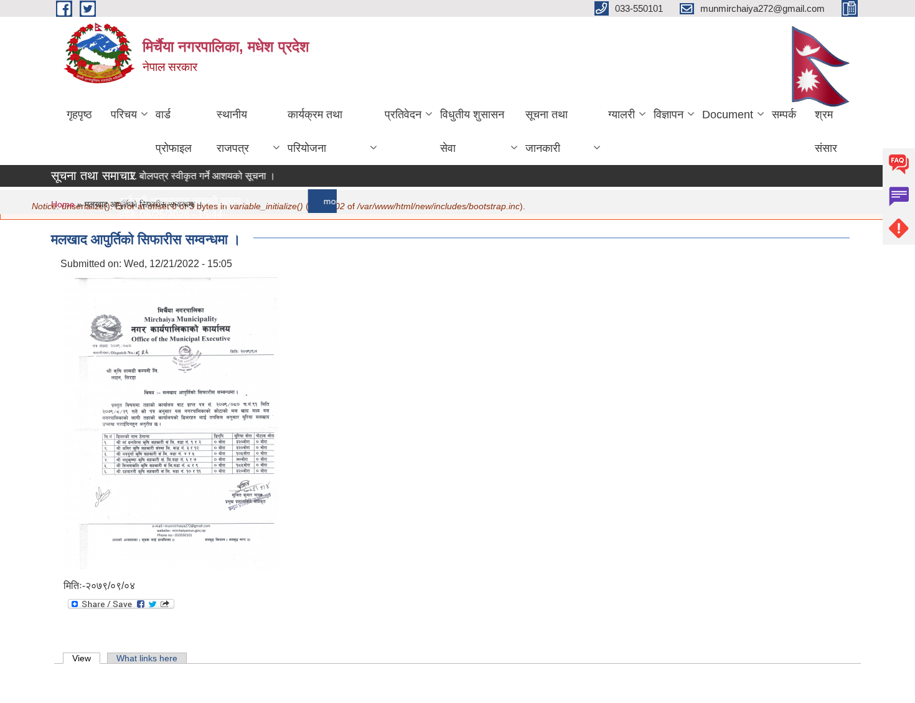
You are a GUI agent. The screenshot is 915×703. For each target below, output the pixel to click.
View (86, 658)
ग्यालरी (621, 114)
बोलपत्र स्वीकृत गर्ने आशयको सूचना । (199, 176)
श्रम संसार (826, 131)
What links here (146, 658)
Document (727, 114)
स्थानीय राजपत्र (233, 131)
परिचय (124, 114)
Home (63, 204)
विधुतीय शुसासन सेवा (472, 131)
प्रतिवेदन (403, 114)
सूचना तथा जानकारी (546, 131)
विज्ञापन (668, 114)
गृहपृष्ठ (79, 114)
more (325, 201)
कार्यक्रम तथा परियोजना (315, 131)
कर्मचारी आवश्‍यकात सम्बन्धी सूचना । (176, 201)
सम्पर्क (784, 114)
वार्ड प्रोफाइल (174, 131)
